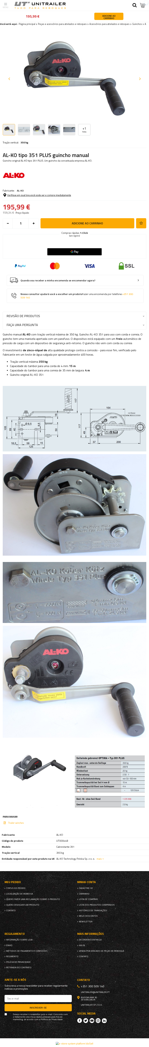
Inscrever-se (38, 1007)
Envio (9, 945)
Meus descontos (88, 916)
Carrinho (84, 894)
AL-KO (20, 190)
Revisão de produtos (23, 315)
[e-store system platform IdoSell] (74, 1043)
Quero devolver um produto (22, 905)
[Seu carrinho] (142, 5)
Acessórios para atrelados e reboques (109, 24)
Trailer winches (16, 823)
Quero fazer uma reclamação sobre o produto (33, 899)
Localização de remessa (19, 894)
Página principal (27, 24)
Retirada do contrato (18, 967)
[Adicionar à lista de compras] (141, 223)
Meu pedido (13, 882)
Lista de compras (88, 899)
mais (99, 859)
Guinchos (137, 24)
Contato (11, 910)
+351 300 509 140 (92, 986)
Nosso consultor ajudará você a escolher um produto (77, 295)
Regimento (12, 956)
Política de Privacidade (52, 1019)
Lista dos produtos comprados (97, 905)
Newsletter (85, 921)
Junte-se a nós (15, 979)
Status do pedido (15, 888)
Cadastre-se (86, 888)
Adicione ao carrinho (87, 223)
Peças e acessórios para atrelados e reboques (62, 24)
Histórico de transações (93, 910)
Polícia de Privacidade (18, 962)
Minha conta (86, 882)
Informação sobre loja (19, 940)
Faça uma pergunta (22, 324)
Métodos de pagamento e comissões (26, 951)
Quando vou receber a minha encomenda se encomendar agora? (58, 280)
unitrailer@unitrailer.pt (95, 992)
